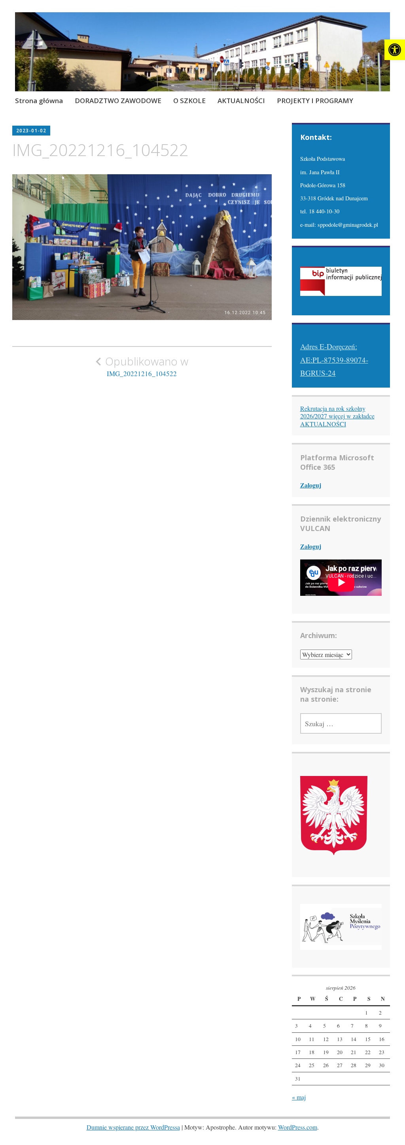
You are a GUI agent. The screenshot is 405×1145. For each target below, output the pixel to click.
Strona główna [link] (39, 100)
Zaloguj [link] (310, 485)
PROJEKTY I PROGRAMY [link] (315, 100)
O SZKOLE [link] (189, 100)
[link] (394, 50)
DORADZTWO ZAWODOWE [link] (118, 100)
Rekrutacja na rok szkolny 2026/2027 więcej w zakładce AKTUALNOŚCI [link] (337, 415)
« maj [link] (299, 1097)
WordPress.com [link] (297, 1127)
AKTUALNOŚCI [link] (241, 100)
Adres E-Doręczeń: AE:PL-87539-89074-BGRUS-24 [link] (334, 359)
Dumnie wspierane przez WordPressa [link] (133, 1127)
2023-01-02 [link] (31, 130)
